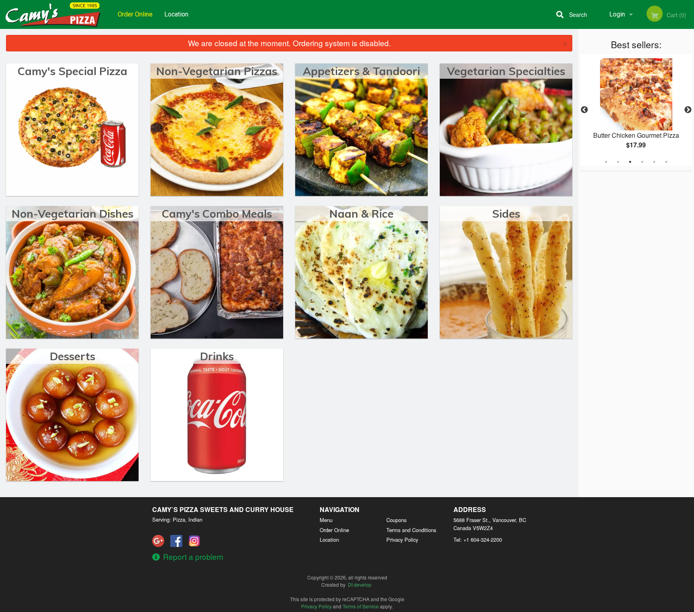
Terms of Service (361, 606)
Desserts (72, 356)
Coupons (396, 520)
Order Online (135, 14)
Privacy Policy (402, 539)
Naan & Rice (361, 213)
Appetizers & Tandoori (361, 71)
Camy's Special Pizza (72, 71)
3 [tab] (630, 162)
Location (176, 14)
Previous (584, 110)
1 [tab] (606, 162)
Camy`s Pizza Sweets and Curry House (223, 509)
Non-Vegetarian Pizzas (216, 71)
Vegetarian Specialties (506, 71)
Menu (326, 520)
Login (617, 14)
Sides (506, 213)
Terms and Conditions (411, 530)
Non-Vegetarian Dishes (72, 213)
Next (688, 110)
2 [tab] (618, 162)
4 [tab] (642, 162)
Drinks (217, 356)
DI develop (359, 584)
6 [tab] (666, 162)
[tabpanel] (636, 110)
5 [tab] (654, 162)
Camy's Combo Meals (217, 213)
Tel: (477, 539)
